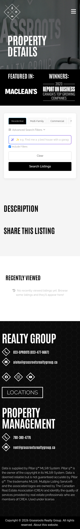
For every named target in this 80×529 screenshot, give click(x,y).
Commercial (57, 121)
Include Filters (19, 146)
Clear (40, 155)
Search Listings (40, 166)
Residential (17, 121)
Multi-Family (37, 121)
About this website (45, 525)
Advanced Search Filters (27, 129)
